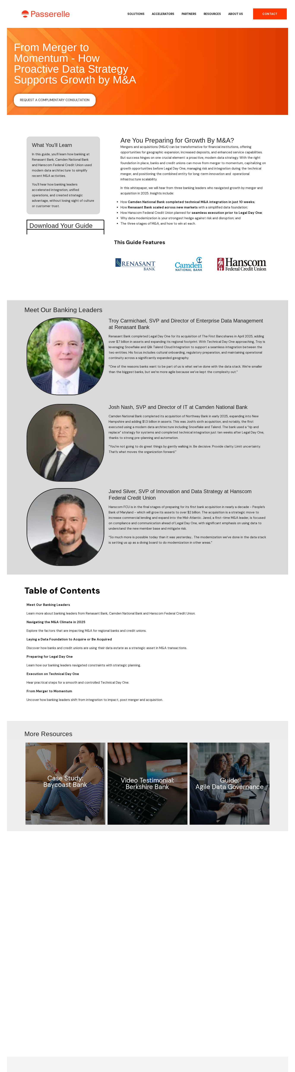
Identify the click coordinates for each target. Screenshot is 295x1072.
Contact (270, 14)
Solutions (135, 14)
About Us (235, 14)
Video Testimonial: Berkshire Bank (147, 783)
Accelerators (163, 14)
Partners (189, 14)
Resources (212, 14)
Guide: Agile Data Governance (229, 783)
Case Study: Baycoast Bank (65, 781)
